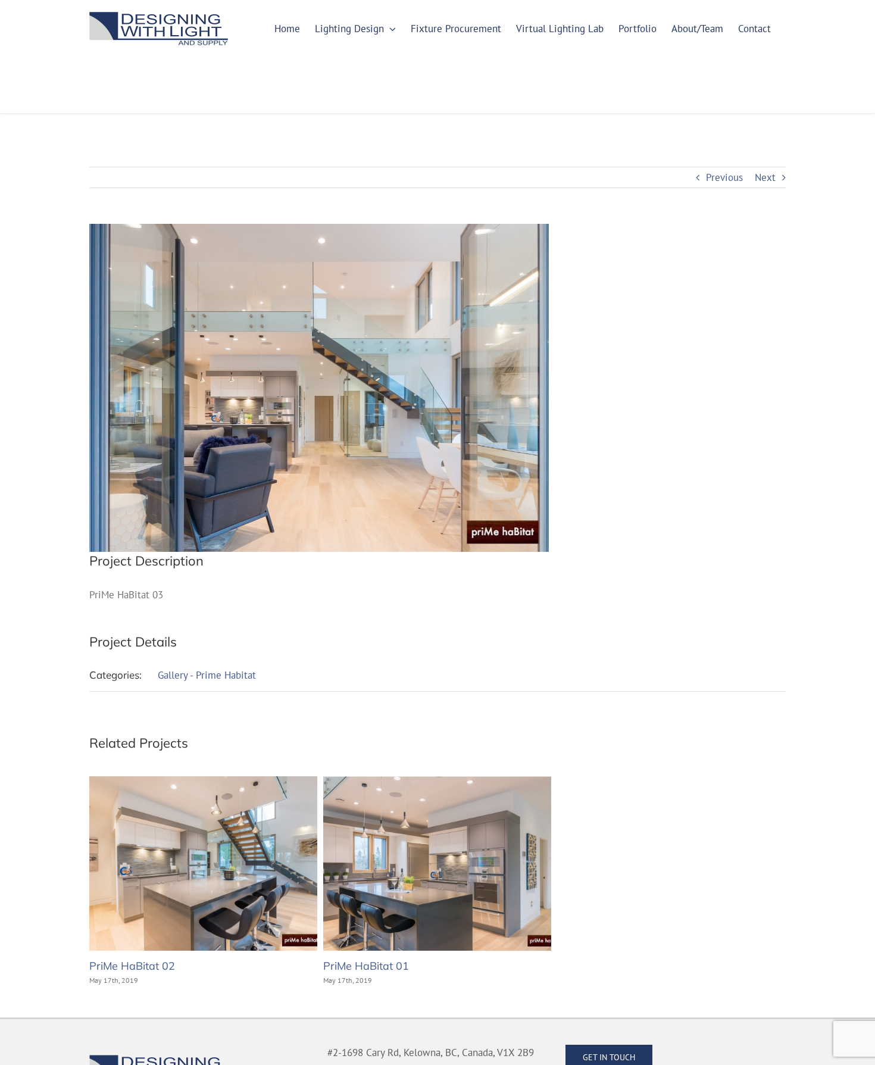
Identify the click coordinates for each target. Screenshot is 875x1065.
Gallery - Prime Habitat (207, 675)
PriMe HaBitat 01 (366, 966)
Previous (724, 177)
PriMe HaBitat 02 (132, 966)
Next (765, 177)
